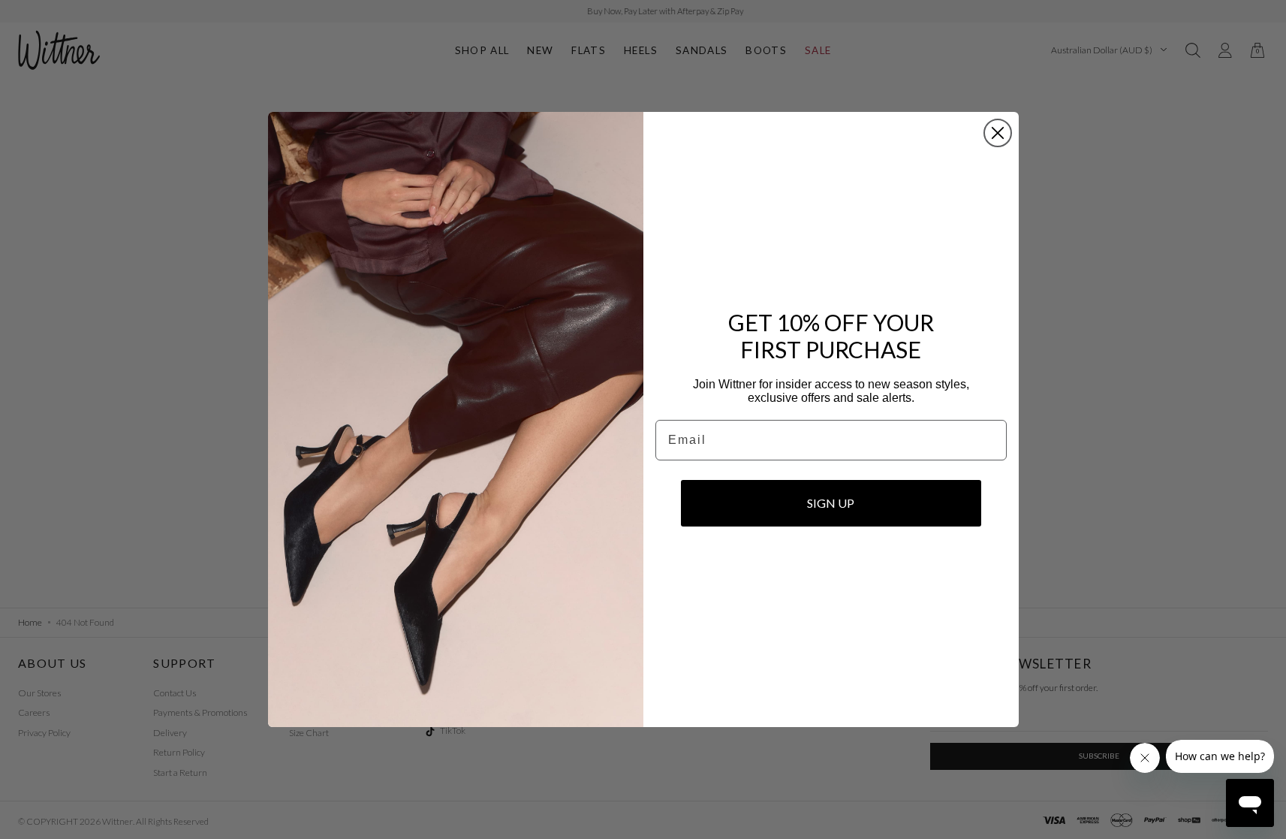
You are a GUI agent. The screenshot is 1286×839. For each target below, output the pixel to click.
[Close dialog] (997, 132)
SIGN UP (830, 503)
